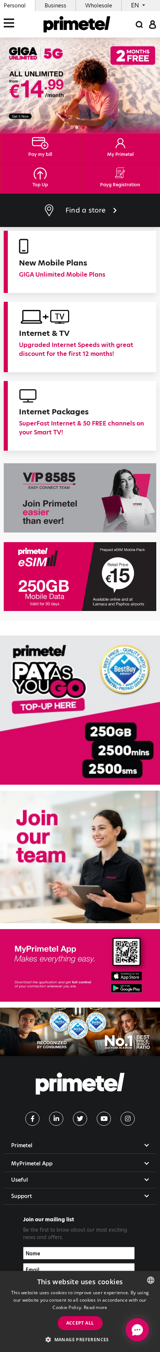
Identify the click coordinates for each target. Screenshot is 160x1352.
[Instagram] (128, 1119)
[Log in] (152, 24)
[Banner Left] (80, 497)
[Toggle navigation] (11, 24)
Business (55, 5)
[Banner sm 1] (80, 710)
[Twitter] (80, 1119)
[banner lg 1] (80, 965)
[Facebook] (32, 1119)
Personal (15, 5)
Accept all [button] (80, 1323)
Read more (96, 1307)
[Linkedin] (56, 1119)
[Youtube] (104, 1119)
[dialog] (80, 1311)
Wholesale (98, 5)
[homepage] (77, 24)
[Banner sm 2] (80, 857)
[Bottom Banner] (80, 1032)
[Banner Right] (80, 576)
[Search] (139, 24)
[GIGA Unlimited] (80, 85)
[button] (76, 127)
